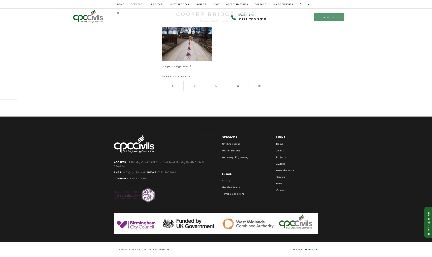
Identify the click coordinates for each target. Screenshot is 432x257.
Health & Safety (231, 187)
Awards (280, 163)
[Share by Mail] (259, 86)
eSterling (311, 249)
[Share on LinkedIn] (237, 86)
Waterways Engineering (235, 157)
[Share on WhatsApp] (216, 86)
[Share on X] (194, 86)
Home (279, 143)
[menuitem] (121, 4)
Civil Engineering (231, 143)
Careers (280, 177)
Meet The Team (285, 170)
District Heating (231, 150)
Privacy (226, 180)
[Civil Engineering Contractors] (88, 21)
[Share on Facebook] (172, 86)
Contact (281, 190)
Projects (281, 157)
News (279, 183)
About (280, 150)
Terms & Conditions (233, 193)
